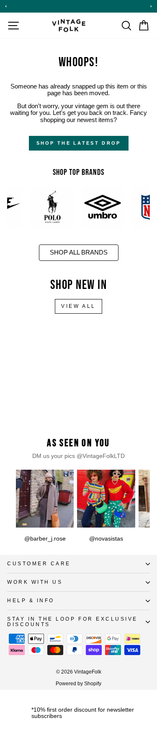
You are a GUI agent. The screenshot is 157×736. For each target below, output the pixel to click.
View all (78, 306)
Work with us (34, 582)
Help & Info (30, 600)
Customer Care (39, 563)
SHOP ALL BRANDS (79, 252)
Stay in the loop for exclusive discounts (72, 621)
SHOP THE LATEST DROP (78, 143)
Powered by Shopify (78, 684)
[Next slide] (151, 6)
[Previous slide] (6, 6)
